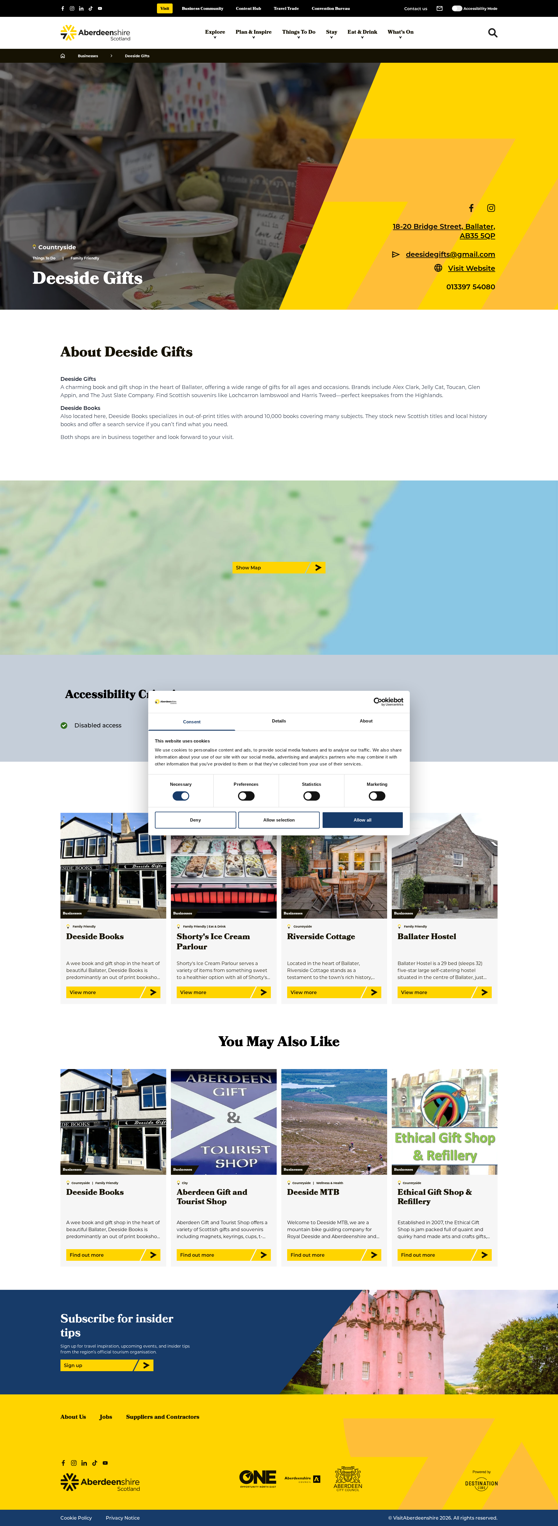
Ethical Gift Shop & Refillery (435, 1197)
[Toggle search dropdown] (493, 32)
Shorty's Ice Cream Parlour (213, 943)
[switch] (246, 796)
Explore (215, 32)
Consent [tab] (192, 721)
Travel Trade (286, 9)
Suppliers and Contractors (162, 1418)
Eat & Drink (362, 32)
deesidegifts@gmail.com (450, 254)
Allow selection (279, 819)
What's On (401, 32)
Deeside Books (95, 937)
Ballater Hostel (427, 937)
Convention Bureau (331, 9)
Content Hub (248, 9)
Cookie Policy (76, 1518)
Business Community (202, 9)
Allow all (362, 819)
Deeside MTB (313, 1193)
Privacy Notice (123, 1518)
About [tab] (366, 720)
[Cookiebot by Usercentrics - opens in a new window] (378, 701)
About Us (73, 1418)
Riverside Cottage (321, 937)
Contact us (415, 8)
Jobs (106, 1418)
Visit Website (471, 267)
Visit (164, 9)
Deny (195, 819)
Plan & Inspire (254, 32)
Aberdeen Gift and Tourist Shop (212, 1197)
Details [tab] (279, 720)
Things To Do (299, 32)
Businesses (88, 55)
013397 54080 (470, 286)
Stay (331, 32)
